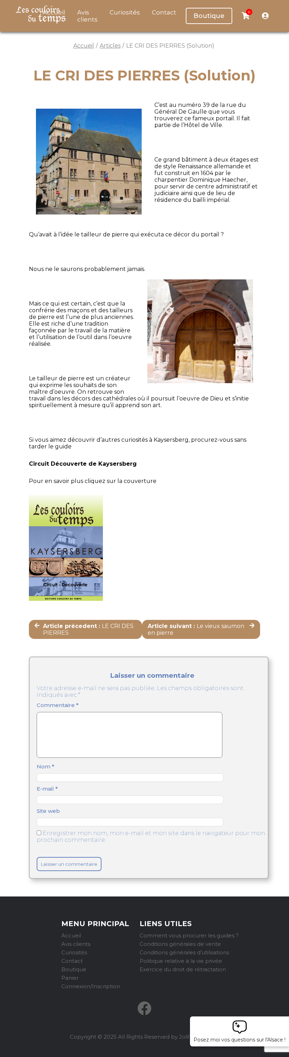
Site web (48, 811)
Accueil (83, 45)
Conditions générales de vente (180, 944)
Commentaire (58, 705)
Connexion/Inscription (90, 986)
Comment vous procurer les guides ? (189, 935)
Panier (70, 977)
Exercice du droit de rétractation (183, 969)
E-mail (47, 788)
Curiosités (125, 12)
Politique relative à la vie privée (181, 961)
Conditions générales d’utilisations (184, 952)
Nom (45, 766)
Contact (164, 12)
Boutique (209, 16)
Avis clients (87, 16)
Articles (110, 45)
